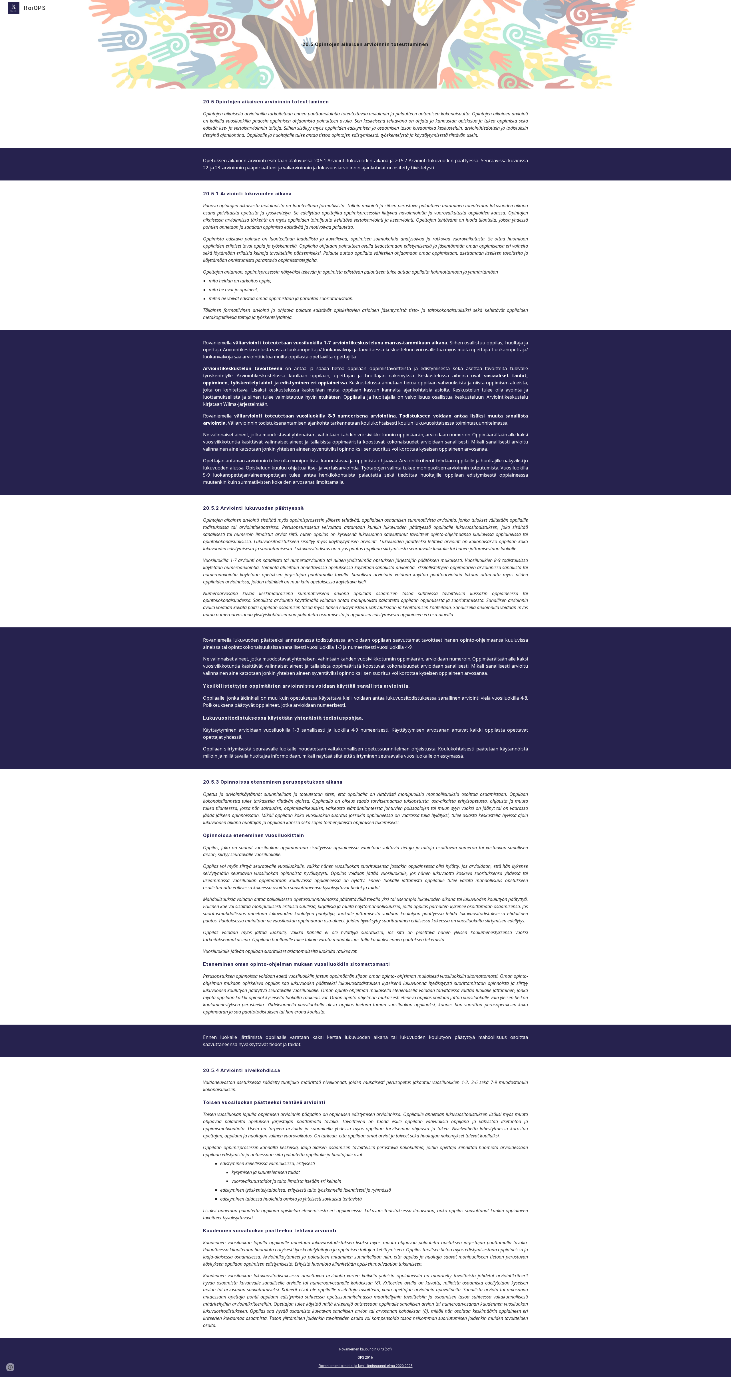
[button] (10, 1367)
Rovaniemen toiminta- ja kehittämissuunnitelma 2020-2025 (366, 1366)
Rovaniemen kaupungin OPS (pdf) (365, 1349)
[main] (365, 44)
